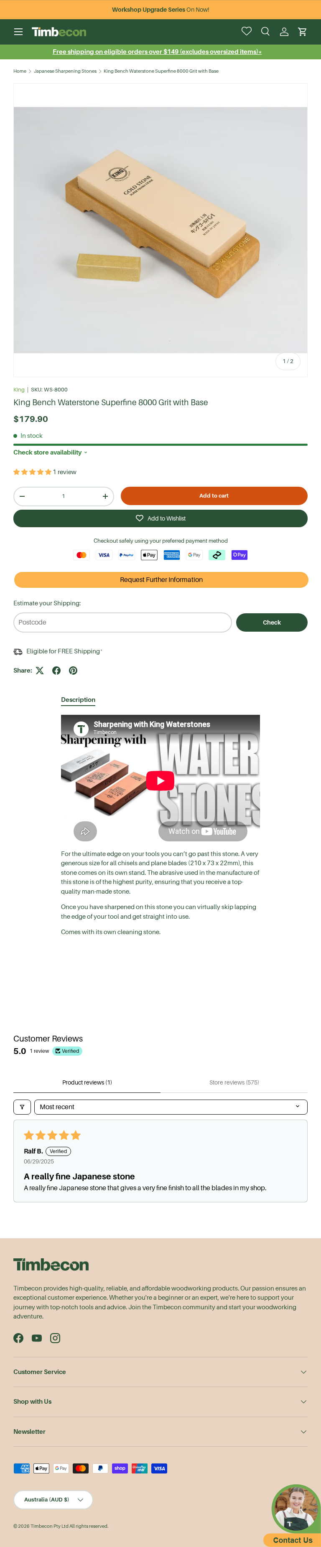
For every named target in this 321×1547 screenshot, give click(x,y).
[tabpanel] (160, 826)
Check (272, 622)
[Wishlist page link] (247, 32)
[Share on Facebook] (56, 670)
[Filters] (22, 1107)
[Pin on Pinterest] (73, 670)
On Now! (160, 9)
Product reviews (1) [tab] (87, 1082)
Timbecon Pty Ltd (50, 1526)
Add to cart (214, 496)
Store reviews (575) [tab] (234, 1082)
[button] (302, 32)
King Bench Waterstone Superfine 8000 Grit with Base (161, 71)
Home (19, 71)
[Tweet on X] (39, 670)
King (19, 389)
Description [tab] (78, 699)
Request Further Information (161, 580)
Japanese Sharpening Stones (65, 71)
